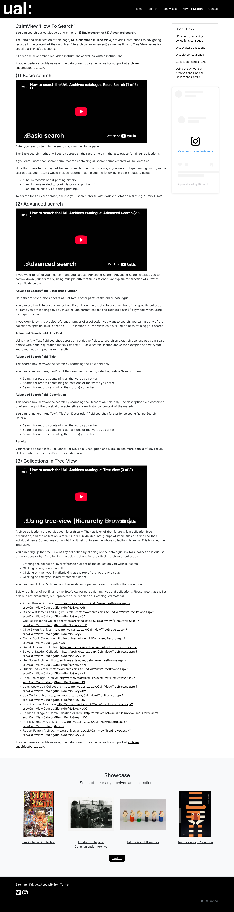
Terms (64, 884)
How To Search (193, 8)
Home (139, 8)
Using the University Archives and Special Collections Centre (189, 73)
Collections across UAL (191, 61)
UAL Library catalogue (190, 54)
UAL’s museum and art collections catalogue (190, 38)
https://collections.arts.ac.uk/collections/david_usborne (98, 647)
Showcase (170, 8)
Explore (117, 858)
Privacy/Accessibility (43, 884)
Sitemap (21, 884)
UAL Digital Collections (190, 47)
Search (153, 8)
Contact (213, 8)
